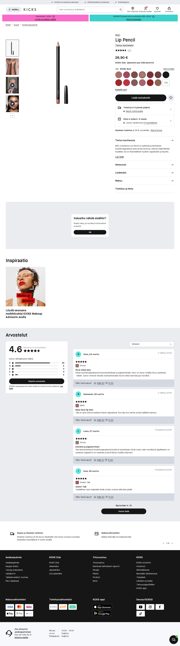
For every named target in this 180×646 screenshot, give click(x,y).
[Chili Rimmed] (150, 82)
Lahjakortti (10, 573)
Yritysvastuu (98, 562)
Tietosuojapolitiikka (145, 584)
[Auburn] (118, 74)
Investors (140, 566)
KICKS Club (54, 562)
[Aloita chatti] (173, 639)
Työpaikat (140, 577)
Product (96, 577)
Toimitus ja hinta (124, 188)
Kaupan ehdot (12, 566)
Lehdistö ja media (144, 581)
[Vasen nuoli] (163, 543)
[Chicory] (142, 82)
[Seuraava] (12, 115)
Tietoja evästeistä (14, 570)
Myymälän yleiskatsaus (146, 573)
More (95, 581)
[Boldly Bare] (142, 74)
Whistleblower (142, 570)
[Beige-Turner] (134, 74)
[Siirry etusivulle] (30, 9)
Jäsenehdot (54, 570)
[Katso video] (12, 85)
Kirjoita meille (21, 637)
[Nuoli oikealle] (172, 543)
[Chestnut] (134, 82)
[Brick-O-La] (150, 74)
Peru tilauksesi (12, 581)
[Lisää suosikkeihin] (170, 97)
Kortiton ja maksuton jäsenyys (66, 2)
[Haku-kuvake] (120, 9)
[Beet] (126, 74)
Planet (96, 573)
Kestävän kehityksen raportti (106, 566)
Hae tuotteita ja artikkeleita (72, 9)
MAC (117, 35)
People (96, 570)
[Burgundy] (158, 74)
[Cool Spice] (158, 82)
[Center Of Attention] (118, 82)
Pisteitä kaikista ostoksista (98, 2)
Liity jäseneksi (55, 573)
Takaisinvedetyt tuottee (17, 577)
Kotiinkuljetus (123, 2)
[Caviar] (166, 74)
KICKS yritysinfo (143, 562)
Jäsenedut (54, 566)
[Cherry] (126, 82)
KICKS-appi (141, 588)
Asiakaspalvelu (12, 562)
